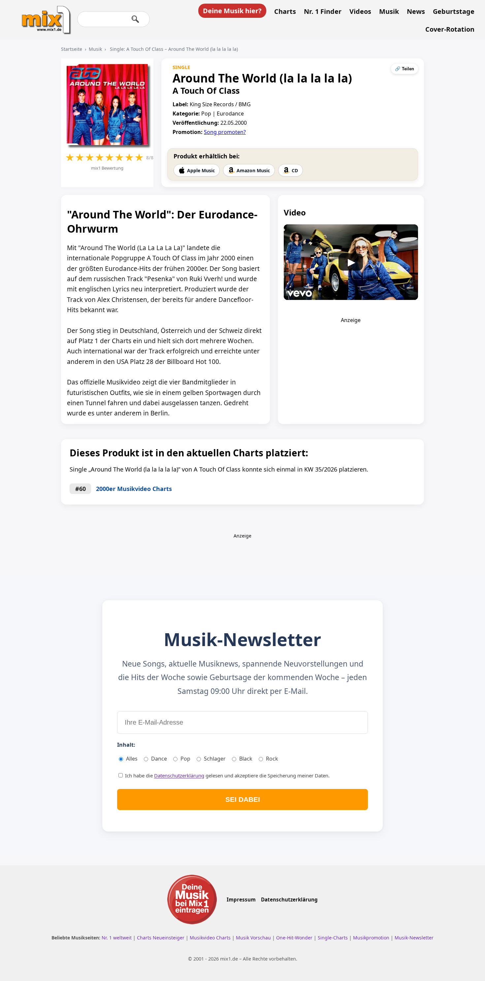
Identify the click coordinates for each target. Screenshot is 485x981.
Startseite (71, 49)
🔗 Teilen (404, 68)
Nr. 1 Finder (322, 11)
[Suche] (135, 19)
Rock (272, 758)
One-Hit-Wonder (295, 937)
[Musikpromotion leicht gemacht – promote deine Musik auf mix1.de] (192, 899)
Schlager (215, 758)
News (416, 11)
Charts (285, 11)
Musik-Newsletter (414, 937)
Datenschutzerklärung (179, 775)
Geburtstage (453, 11)
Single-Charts (333, 937)
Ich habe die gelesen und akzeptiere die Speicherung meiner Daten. (227, 775)
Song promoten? (225, 132)
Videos (360, 11)
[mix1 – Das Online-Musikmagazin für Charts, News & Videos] (44, 15)
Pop (185, 758)
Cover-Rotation (449, 29)
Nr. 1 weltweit (117, 937)
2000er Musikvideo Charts (134, 489)
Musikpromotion (372, 937)
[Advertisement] (350, 365)
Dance (159, 758)
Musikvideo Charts (211, 937)
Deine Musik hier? (232, 10)
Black (245, 758)
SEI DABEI (242, 799)
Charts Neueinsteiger (161, 937)
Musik (389, 11)
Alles (132, 758)
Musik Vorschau (254, 937)
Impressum (241, 899)
